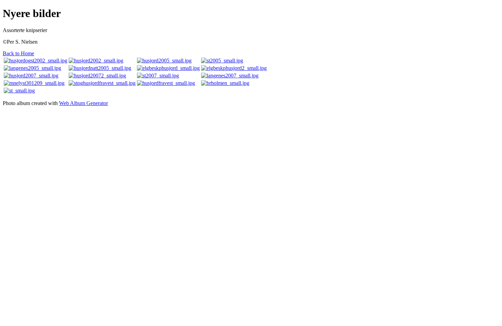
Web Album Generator (83, 103)
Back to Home (18, 53)
